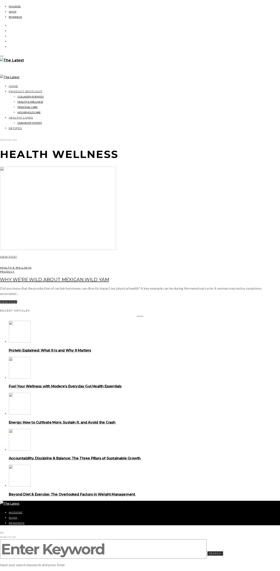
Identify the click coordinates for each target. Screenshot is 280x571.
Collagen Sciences (31, 96)
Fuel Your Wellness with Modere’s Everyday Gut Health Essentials (65, 386)
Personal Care (28, 107)
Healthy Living (21, 117)
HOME (13, 86)
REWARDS (15, 17)
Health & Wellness (30, 101)
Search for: (8, 537)
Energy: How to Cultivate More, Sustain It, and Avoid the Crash (62, 422)
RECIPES (15, 128)
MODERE (15, 6)
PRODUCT (7, 271)
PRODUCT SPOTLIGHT (25, 91)
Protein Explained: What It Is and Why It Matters (50, 350)
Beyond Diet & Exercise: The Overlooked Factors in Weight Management (72, 494)
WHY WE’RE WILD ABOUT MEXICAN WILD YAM (54, 279)
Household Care (29, 112)
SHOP (13, 11)
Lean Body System (30, 122)
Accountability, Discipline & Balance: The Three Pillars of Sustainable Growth (75, 458)
